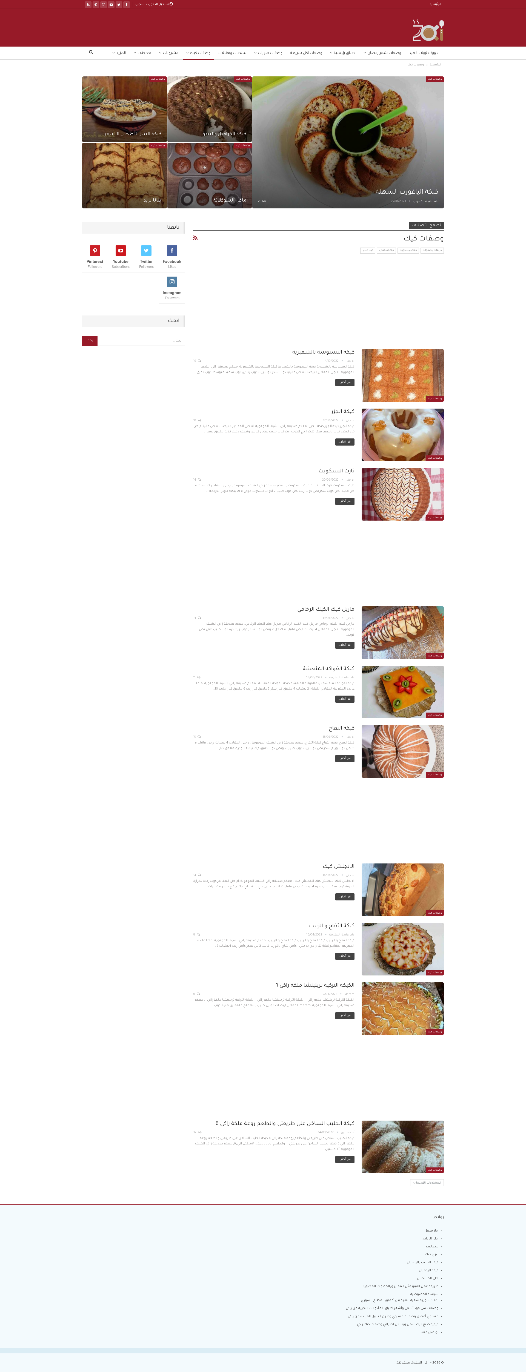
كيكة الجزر (343, 412)
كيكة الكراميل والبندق (223, 134)
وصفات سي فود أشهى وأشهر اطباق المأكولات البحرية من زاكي (392, 1308)
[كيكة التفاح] (403, 751)
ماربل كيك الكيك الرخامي (326, 610)
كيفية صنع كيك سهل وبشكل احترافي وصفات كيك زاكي (397, 1325)
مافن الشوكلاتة (229, 200)
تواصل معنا (429, 1332)
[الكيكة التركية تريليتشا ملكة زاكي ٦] (403, 1008)
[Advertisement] (318, 308)
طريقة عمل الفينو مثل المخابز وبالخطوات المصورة (400, 1286)
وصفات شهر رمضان (384, 53)
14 (195, 480)
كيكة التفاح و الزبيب (332, 926)
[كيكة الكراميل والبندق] (210, 109)
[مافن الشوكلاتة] (210, 175)
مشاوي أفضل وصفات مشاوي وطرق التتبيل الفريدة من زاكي (393, 1317)
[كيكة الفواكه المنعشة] (403, 692)
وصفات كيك (200, 53)
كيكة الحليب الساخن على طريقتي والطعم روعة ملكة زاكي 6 (285, 1124)
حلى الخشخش (427, 1279)
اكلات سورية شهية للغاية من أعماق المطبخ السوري (399, 1300)
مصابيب (432, 1247)
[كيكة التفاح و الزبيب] (403, 949)
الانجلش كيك (339, 867)
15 (195, 737)
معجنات (144, 53)
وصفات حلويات (270, 53)
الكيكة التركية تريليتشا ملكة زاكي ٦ (315, 986)
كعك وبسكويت (408, 250)
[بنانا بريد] (124, 175)
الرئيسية (435, 4)
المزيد (121, 53)
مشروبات (170, 53)
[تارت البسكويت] (403, 494)
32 (195, 1132)
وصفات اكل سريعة (306, 53)
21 (259, 201)
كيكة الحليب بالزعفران (422, 1263)
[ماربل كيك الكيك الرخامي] (403, 632)
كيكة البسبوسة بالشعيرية (323, 352)
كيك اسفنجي (386, 250)
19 (195, 361)
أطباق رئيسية (345, 53)
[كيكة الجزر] (403, 435)
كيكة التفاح (342, 728)
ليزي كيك (431, 1255)
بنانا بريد (152, 200)
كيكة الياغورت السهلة (407, 192)
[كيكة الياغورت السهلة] (348, 142)
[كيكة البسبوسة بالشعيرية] (403, 375)
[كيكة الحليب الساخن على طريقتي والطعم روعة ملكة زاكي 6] (403, 1147)
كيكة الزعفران (428, 1271)
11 (194, 677)
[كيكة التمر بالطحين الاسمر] (124, 109)
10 (195, 420)
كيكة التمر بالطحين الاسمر (132, 134)
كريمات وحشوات (432, 250)
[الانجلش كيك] (403, 889)
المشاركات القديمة (428, 1183)
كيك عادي (367, 250)
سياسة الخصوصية (424, 1294)
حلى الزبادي (430, 1239)
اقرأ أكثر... (344, 382)
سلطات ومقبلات (232, 53)
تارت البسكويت (337, 471)
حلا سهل (431, 1231)
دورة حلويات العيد (423, 53)
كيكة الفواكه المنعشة (329, 669)
